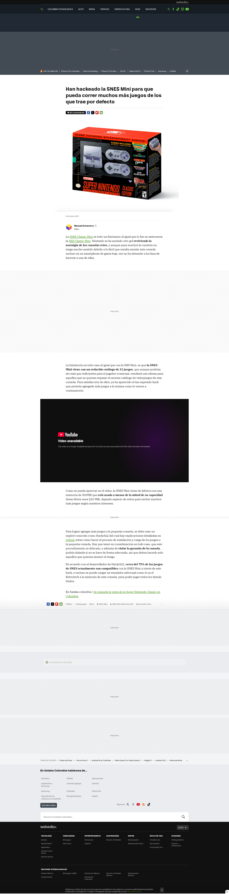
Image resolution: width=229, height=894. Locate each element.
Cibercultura (122, 9)
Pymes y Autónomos (176, 844)
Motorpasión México (133, 874)
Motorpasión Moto (135, 843)
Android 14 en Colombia (101, 760)
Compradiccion (156, 847)
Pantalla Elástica (74, 796)
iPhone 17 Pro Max (109, 71)
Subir (180, 827)
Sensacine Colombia (89, 878)
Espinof (88, 843)
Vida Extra (67, 843)
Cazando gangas (74, 783)
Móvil (92, 9)
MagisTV (148, 760)
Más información (134, 891)
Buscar (183, 816)
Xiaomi (95, 796)
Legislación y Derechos (46, 784)
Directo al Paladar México (113, 874)
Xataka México (47, 873)
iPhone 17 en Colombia (70, 71)
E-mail (101, 112)
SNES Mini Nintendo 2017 (123, 604)
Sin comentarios (77, 112)
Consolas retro (144, 604)
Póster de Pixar (66, 760)
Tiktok (177, 9)
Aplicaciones (97, 778)
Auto (81, 9)
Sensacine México (92, 873)
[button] (85, 225)
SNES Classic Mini (81, 236)
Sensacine (89, 839)
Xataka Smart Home (46, 852)
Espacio (104, 9)
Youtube (187, 9)
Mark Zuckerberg (90, 71)
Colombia (71, 791)
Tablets (70, 778)
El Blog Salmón (177, 839)
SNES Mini (103, 604)
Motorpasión (133, 839)
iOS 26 (122, 71)
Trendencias (155, 839)
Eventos (95, 783)
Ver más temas (49, 805)
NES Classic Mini (80, 241)
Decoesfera (154, 843)
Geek (137, 9)
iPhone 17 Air (149, 71)
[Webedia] (182, 2)
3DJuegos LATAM (70, 873)
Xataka (44, 839)
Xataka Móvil (46, 843)
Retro (91, 604)
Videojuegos (81, 604)
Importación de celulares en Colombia (51, 797)
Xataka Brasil (46, 877)
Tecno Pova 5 (82, 760)
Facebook (173, 9)
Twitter (168, 9)
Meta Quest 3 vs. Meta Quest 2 (128, 760)
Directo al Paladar (113, 839)
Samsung (162, 71)
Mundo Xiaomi (47, 856)
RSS (143, 804)
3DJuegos (67, 839)
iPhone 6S (96, 791)
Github (70, 540)
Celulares (45, 778)
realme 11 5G (161, 760)
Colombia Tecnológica (60, 9)
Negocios (151, 9)
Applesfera (45, 847)
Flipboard (97, 112)
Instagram (182, 9)
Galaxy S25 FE (134, 71)
